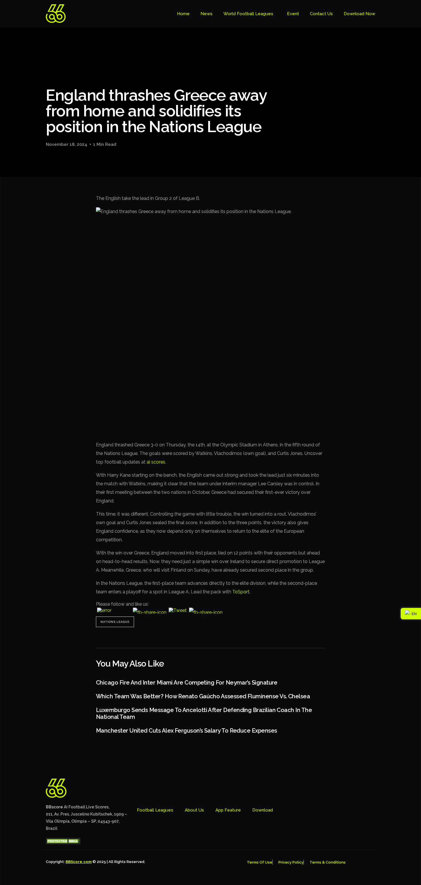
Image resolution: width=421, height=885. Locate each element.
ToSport (240, 591)
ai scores (156, 462)
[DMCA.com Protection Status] (63, 842)
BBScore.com (79, 862)
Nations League (115, 621)
